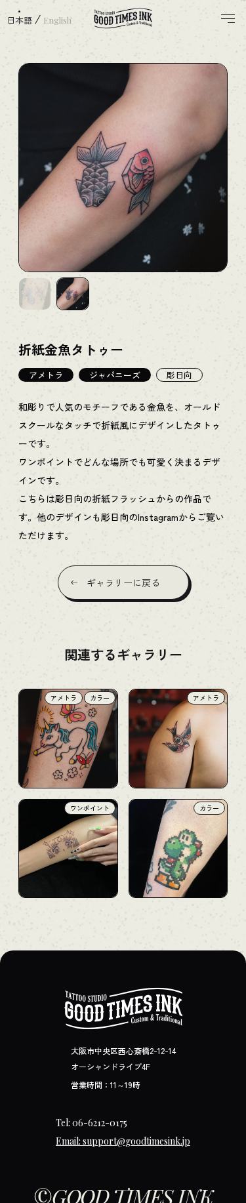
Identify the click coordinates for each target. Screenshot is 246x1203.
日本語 (19, 20)
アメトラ (46, 375)
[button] (34, 293)
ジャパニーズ (114, 375)
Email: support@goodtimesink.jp (123, 1141)
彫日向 (179, 375)
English (57, 20)
